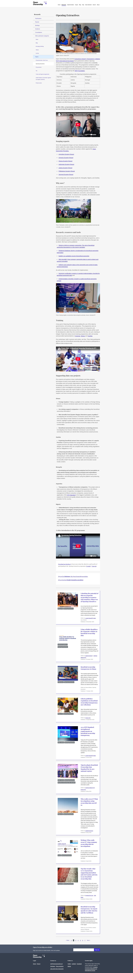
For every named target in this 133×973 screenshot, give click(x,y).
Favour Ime (87, 717)
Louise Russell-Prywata (90, 618)
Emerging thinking (40, 46)
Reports (37, 22)
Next (88, 940)
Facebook (79, 963)
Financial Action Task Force (42, 60)
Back (67, 940)
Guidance (37, 29)
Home (59, 4)
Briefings (37, 25)
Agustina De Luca (89, 895)
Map (83, 4)
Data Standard (88, 4)
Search (94, 4)
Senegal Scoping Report (66, 174)
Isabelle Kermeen (89, 830)
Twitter (69, 963)
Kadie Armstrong (89, 655)
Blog (80, 4)
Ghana (83, 336)
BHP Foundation (80, 70)
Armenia (77, 336)
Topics (36, 56)
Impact (76, 4)
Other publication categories (42, 35)
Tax (36, 70)
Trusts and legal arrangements (42, 74)
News (37, 39)
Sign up (97, 949)
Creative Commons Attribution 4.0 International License (91, 969)
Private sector (39, 83)
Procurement (38, 67)
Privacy (38, 963)
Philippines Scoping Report (67, 171)
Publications (38, 18)
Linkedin (74, 963)
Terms (34, 963)
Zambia (90, 336)
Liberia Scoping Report (65, 168)
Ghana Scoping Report (65, 161)
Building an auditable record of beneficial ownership (74, 256)
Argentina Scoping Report (66, 154)
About (98, 4)
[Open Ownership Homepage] (40, 3)
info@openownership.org (56, 963)
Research (64, 4)
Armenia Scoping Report (66, 157)
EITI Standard (71, 495)
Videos (37, 49)
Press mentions (59, 966)
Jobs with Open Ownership (57, 968)
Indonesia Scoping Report (66, 164)
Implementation (70, 4)
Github (69, 966)
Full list (37, 53)
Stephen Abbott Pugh (90, 787)
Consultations (38, 32)
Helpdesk (52, 966)
